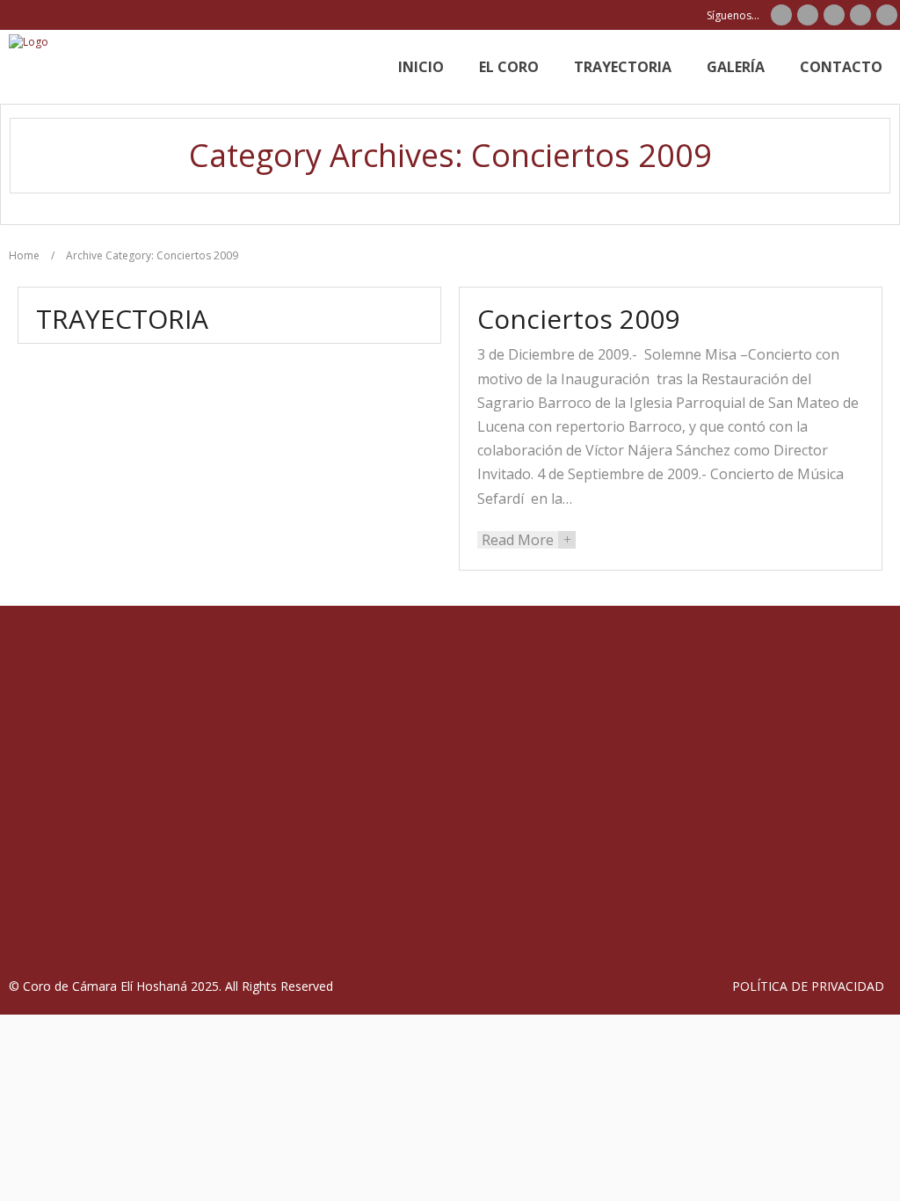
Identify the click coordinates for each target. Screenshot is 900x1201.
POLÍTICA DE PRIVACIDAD (808, 986)
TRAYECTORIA (122, 319)
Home (24, 255)
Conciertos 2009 (578, 319)
